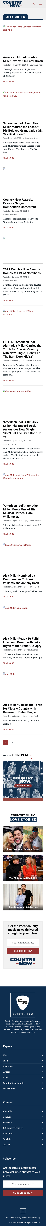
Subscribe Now (23, 951)
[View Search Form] (34, 4)
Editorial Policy (34, 1217)
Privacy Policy (21, 1217)
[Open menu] (40, 4)
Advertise (10, 1217)
